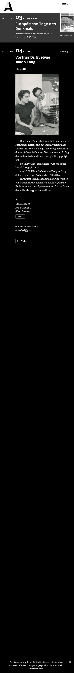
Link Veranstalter (28, 226)
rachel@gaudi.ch (27, 230)
